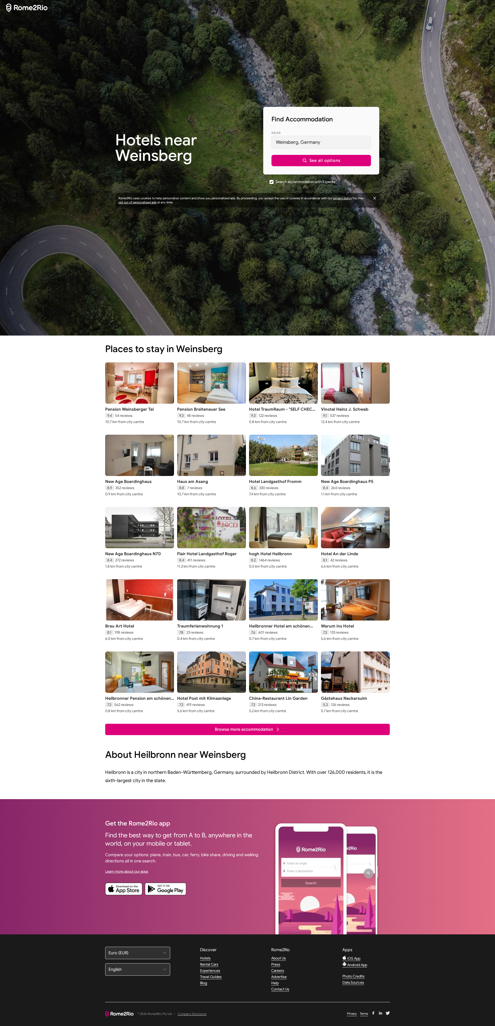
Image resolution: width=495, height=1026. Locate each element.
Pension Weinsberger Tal (129, 409)
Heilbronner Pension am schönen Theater (138, 701)
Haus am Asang (192, 481)
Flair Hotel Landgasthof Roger (207, 553)
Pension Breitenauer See (201, 409)
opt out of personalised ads (137, 202)
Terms (364, 1013)
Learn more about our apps (126, 871)
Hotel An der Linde (339, 553)
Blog (203, 983)
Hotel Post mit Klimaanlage (204, 698)
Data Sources (353, 982)
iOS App (353, 958)
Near (276, 133)
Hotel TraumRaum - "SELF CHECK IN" (282, 412)
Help (275, 983)
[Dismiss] (375, 198)
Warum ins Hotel (337, 626)
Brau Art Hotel (119, 626)
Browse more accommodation (244, 729)
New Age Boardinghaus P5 (347, 481)
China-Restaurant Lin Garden (278, 698)
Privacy (352, 1013)
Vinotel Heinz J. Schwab (344, 409)
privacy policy (342, 198)
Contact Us (280, 989)
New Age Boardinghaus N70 (133, 553)
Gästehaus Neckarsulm (344, 698)
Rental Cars (209, 964)
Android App (356, 965)
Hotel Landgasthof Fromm (275, 481)
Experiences (210, 970)
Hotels (205, 958)
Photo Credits (353, 976)
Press (275, 964)
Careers (277, 970)
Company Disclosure (192, 1014)
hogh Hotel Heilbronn (270, 553)
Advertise (279, 976)
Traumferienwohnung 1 (200, 626)
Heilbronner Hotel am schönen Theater (279, 629)
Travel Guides (211, 976)
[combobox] (321, 142)
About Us (278, 958)
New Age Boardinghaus (128, 481)
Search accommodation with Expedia (305, 181)
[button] (321, 160)
